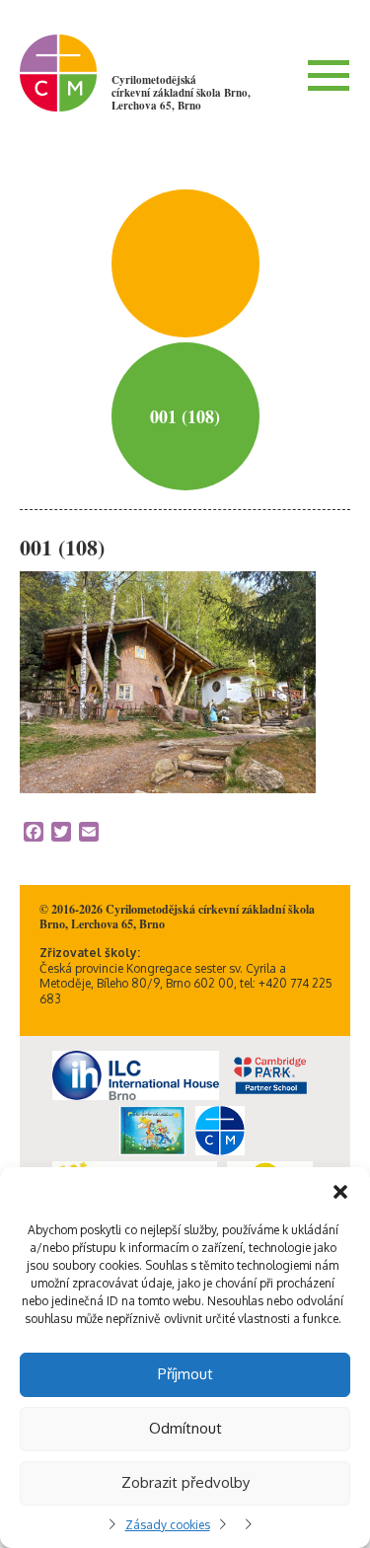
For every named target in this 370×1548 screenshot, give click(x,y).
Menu (328, 75)
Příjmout (185, 1373)
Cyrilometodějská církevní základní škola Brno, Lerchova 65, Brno (181, 92)
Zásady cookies (167, 1524)
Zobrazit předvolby (185, 1482)
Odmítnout (185, 1428)
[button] (340, 1192)
